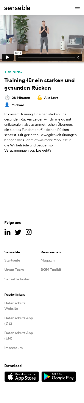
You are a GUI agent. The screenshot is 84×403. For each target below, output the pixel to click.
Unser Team (14, 269)
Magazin (47, 260)
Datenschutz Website (14, 306)
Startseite (12, 260)
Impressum (13, 348)
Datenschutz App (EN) (18, 336)
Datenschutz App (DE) (18, 321)
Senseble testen (17, 279)
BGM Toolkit (50, 269)
